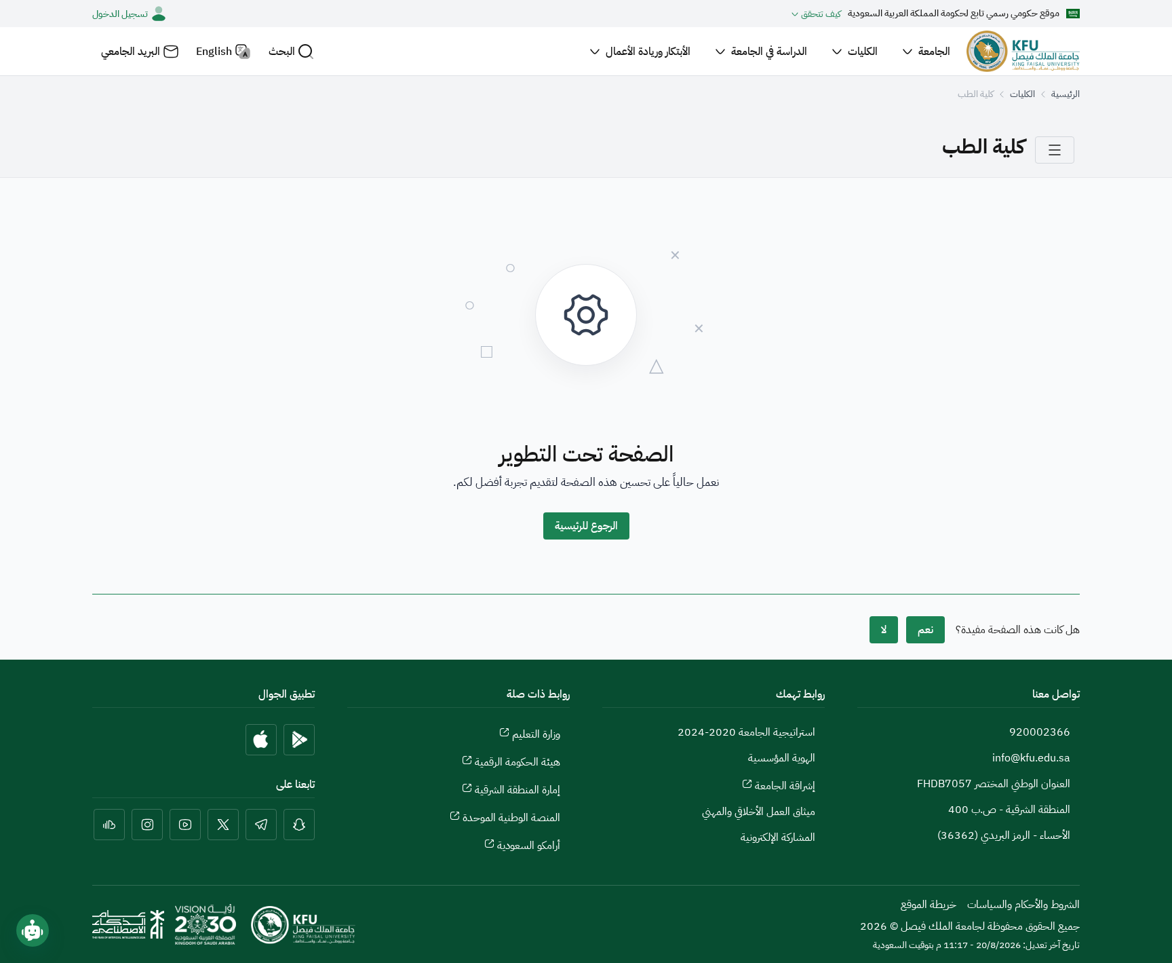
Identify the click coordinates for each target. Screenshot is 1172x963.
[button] (291, 51)
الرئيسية (1065, 94)
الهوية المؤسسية (781, 758)
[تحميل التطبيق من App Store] (261, 739)
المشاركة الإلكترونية (778, 837)
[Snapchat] (299, 824)
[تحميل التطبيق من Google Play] (299, 739)
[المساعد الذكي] (32, 930)
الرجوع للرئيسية (586, 526)
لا (883, 630)
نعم (925, 630)
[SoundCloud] (109, 824)
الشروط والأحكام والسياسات (1023, 904)
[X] (223, 824)
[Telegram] (261, 824)
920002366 (1039, 732)
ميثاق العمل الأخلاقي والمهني (758, 812)
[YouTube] (185, 824)
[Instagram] (147, 824)
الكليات (1022, 94)
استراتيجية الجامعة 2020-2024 (746, 732)
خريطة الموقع (928, 904)
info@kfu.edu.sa (1031, 758)
